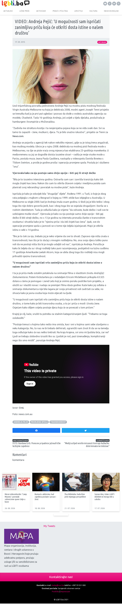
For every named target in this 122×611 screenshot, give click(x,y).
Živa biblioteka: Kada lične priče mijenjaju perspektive (75, 495)
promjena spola (39, 422)
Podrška (55, 591)
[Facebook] (110, 4)
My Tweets (49, 526)
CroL (21, 407)
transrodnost (58, 422)
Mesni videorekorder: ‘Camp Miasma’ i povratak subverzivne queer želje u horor (16, 498)
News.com (18, 136)
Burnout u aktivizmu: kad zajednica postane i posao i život (45, 496)
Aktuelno (102, 42)
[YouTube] (105, 4)
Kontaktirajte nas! (61, 577)
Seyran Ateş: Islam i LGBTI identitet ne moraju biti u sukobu (104, 496)
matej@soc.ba (58, 585)
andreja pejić (21, 422)
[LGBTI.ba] (30, 3)
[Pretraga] (119, 4)
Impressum (65, 591)
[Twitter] (114, 4)
